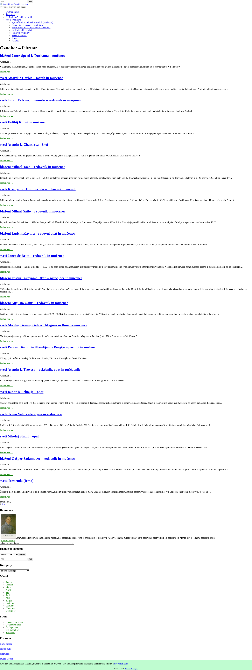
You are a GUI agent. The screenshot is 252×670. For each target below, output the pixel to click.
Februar (9, 584)
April (8, 590)
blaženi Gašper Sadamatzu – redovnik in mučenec (37, 458)
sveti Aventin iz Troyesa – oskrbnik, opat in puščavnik (40, 369)
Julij (8, 598)
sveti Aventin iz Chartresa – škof (24, 144)
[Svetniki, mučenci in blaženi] (14, 4)
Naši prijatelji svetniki (22, 30)
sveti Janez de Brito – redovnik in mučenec (32, 256)
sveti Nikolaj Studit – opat (19, 436)
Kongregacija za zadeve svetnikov (27, 25)
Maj (7, 592)
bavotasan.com (121, 663)
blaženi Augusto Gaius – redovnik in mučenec (34, 303)
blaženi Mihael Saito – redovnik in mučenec (32, 211)
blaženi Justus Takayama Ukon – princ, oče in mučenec (41, 278)
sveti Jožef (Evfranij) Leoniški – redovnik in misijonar (40, 100)
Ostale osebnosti (13, 624)
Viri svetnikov (12, 630)
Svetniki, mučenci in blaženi (13, 7)
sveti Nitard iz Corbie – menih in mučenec (31, 78)
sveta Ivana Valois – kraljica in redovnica (31, 414)
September (11, 603)
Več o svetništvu (13, 19)
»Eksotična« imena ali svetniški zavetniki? (31, 27)
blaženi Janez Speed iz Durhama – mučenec (32, 55)
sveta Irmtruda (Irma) (16, 481)
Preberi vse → (6, 71)
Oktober (9, 605)
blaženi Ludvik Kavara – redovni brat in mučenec (37, 233)
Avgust (9, 600)
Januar (9, 582)
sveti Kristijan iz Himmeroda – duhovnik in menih (38, 189)
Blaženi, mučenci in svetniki (19, 17)
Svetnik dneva (12, 12)
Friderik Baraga (8, 540)
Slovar (15, 38)
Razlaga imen (12, 627)
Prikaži (22, 555)
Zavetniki (10, 632)
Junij (8, 595)
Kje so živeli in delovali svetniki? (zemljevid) (32, 22)
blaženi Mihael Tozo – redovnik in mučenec (32, 167)
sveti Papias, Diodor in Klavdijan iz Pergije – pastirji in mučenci (48, 347)
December (10, 611)
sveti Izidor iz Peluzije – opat (21, 392)
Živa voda (10, 14)
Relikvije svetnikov (20, 33)
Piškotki (15, 40)
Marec (9, 587)
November (11, 608)
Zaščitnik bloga (131, 669)
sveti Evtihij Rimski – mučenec (23, 122)
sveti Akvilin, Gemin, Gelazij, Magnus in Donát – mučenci (43, 325)
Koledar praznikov (14, 622)
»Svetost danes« (19, 35)
